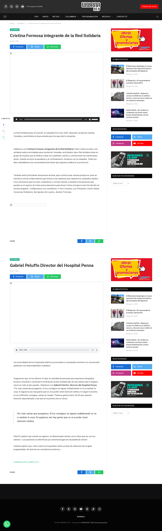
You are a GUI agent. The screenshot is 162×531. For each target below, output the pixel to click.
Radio (46, 17)
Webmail (81, 517)
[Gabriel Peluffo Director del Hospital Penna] (56, 312)
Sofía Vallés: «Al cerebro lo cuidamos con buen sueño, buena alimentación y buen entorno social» (137, 113)
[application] (57, 119)
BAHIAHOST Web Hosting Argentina (94, 523)
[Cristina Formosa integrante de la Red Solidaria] (56, 82)
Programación (90, 17)
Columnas (70, 17)
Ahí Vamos (15, 29)
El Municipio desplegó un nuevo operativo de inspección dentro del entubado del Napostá (139, 68)
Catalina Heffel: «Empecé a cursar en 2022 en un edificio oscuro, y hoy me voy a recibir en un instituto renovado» (139, 96)
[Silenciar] (90, 119)
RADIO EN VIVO (149, 6)
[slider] (95, 119)
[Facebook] (3, 125)
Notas (56, 17)
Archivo (106, 17)
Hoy (36, 17)
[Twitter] (3, 131)
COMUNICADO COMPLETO (26, 462)
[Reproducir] (16, 119)
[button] (6, 524)
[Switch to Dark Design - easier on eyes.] (153, 17)
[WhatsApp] (3, 137)
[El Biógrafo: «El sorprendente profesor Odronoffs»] (117, 83)
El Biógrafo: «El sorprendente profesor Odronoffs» (138, 82)
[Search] (157, 16)
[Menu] (5, 16)
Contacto (122, 17)
